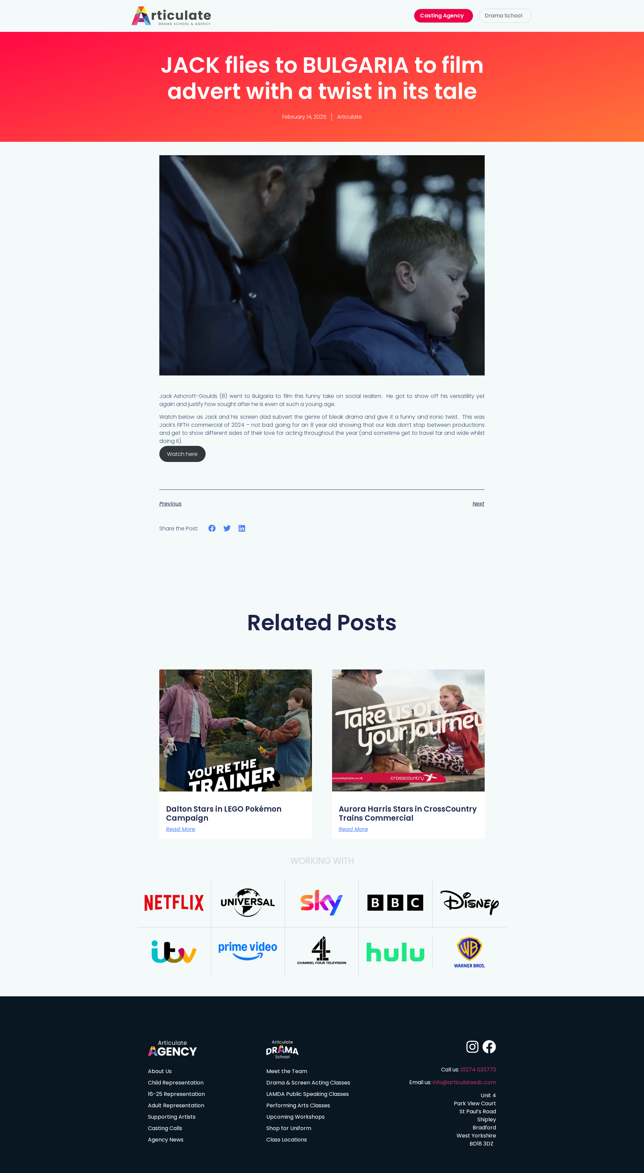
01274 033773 (478, 1069)
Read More (180, 829)
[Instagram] (472, 1047)
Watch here (182, 454)
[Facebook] (489, 1047)
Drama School (503, 15)
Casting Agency (442, 15)
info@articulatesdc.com (464, 1082)
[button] (505, 15)
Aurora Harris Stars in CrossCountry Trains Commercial (408, 813)
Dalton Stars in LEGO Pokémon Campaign (223, 813)
